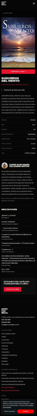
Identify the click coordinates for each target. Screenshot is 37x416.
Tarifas (3, 337)
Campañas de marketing (9, 355)
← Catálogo (6, 13)
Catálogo (4, 358)
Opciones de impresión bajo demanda (13, 384)
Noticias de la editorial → (11, 390)
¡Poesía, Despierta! (8, 222)
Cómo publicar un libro (8, 334)
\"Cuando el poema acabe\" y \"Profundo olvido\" (18, 243)
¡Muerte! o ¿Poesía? (8, 215)
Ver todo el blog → (8, 387)
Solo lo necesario (9, 411)
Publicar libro (5, 352)
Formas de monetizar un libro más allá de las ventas (17, 378)
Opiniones (4, 346)
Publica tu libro (12, 289)
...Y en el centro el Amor (9, 228)
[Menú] (34, 3)
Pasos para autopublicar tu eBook (12, 381)
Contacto (4, 349)
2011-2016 (5, 269)
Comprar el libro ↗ (18, 71)
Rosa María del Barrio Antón (19, 166)
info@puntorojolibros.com (10, 324)
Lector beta (5, 340)
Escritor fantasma (7, 343)
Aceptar (25, 411)
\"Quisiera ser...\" (7, 249)
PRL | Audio (5, 364)
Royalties (4, 361)
